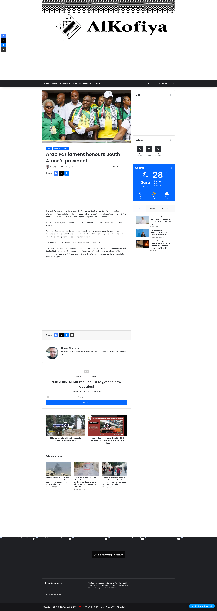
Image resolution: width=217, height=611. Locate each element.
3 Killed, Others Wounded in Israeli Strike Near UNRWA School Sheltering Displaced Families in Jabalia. (114, 481)
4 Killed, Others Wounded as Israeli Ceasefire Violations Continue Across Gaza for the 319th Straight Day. (58, 481)
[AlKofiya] (108, 22)
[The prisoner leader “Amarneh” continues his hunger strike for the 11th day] (142, 220)
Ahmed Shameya (55, 167)
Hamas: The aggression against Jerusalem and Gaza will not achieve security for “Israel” (160, 244)
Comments (166, 208)
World (76, 83)
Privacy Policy (121, 607)
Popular (139, 208)
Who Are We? (110, 607)
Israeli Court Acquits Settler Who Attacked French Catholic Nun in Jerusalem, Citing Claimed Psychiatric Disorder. (85, 482)
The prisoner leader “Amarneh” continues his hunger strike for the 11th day (160, 220)
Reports (87, 83)
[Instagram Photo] (199, 555)
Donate (97, 83)
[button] (202, 606)
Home (46, 83)
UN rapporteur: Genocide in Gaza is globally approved (158, 232)
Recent (152, 208)
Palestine (64, 83)
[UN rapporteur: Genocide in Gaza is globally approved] (142, 233)
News (54, 83)
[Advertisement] (108, 62)
